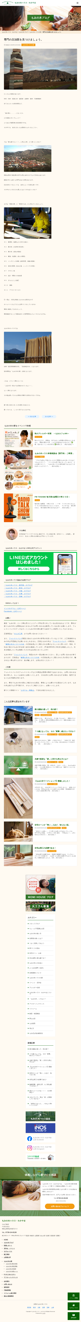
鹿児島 (29, 1307)
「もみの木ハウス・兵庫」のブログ (17, 594)
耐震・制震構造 (34, 1013)
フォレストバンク (15, 638)
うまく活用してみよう (36, 943)
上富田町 (37, 1235)
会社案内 (6, 1281)
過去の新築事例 (9, 1296)
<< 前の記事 (32, 416)
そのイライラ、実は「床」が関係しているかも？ (40, 1097)
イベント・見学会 (35, 982)
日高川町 (52, 1235)
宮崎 (48, 1307)
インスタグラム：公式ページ (15, 608)
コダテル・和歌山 (27, 690)
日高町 (58, 1235)
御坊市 (32, 1235)
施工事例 (6, 1254)
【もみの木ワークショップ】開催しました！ (40, 1067)
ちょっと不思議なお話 (36, 928)
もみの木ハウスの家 (28, 45)
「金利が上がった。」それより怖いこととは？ (40, 1104)
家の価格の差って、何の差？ (39, 1049)
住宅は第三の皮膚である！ (38, 1079)
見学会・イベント (9, 1248)
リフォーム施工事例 (10, 1293)
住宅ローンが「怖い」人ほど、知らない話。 (40, 1073)
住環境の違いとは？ (36, 938)
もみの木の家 (8, 1261)
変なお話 (32, 1018)
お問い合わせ (8, 1284)
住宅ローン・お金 (35, 953)
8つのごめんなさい (10, 1274)
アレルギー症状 (34, 987)
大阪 (39, 1307)
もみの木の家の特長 (11, 1263)
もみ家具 (32, 1023)
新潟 (34, 1307)
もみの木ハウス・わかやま (25, 3)
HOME (6, 1239)
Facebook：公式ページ (13, 611)
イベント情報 (73, 1298)
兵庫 (43, 1307)
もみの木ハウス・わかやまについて (40, 993)
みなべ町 (42, 1235)
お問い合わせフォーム (59, 1206)
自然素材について (35, 973)
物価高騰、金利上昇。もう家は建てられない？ (40, 1085)
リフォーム (33, 1009)
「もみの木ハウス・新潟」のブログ (17, 588)
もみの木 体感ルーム (12, 1271)
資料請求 (6, 1287)
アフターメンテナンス (36, 1004)
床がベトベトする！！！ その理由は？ (40, 1091)
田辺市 (27, 1235)
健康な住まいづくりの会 (15, 644)
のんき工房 (18, 634)
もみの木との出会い (36, 963)
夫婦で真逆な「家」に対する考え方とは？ (40, 1061)
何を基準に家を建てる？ (37, 958)
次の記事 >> (49, 416)
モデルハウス (8, 1251)
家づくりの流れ (34, 948)
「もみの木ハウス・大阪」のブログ (17, 591)
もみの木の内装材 (11, 1269)
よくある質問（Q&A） (36, 968)
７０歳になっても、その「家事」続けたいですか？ (40, 1054)
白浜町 (47, 1235)
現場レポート (8, 1245)
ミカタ (43, 1313)
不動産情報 (7, 1290)
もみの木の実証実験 (11, 1266)
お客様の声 (7, 1257)
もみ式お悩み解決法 (36, 1033)
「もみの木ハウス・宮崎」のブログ (17, 596)
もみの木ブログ (9, 1242)
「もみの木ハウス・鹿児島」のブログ (18, 585)
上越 (52, 1307)
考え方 (31, 1028)
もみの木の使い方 (35, 933)
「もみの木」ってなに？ (37, 999)
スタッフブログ (34, 923)
